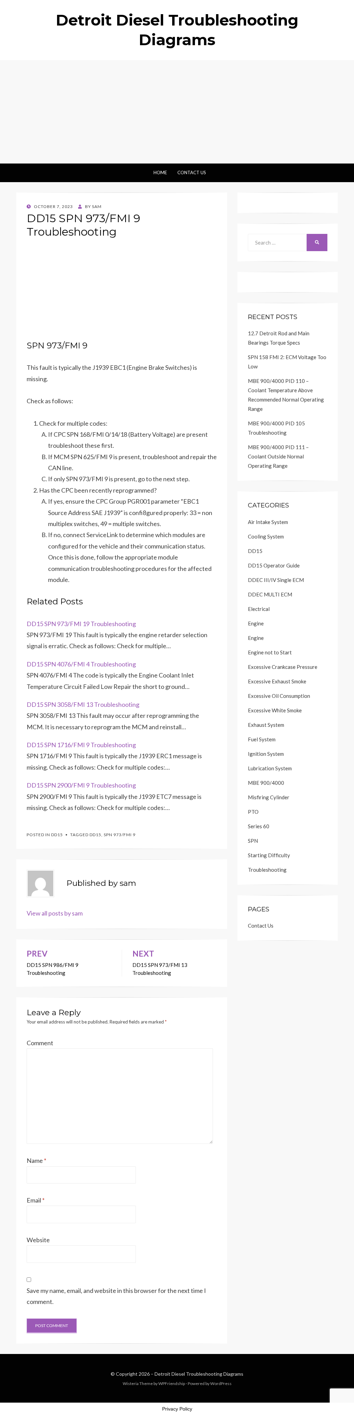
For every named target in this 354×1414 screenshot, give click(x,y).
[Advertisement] (177, 111)
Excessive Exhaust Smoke (277, 681)
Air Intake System (268, 522)
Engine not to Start (270, 652)
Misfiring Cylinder (268, 797)
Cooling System (266, 536)
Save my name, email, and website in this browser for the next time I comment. (116, 1296)
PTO (253, 812)
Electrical (259, 609)
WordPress (221, 1383)
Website (38, 1240)
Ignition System (266, 754)
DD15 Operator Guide (274, 565)
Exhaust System (266, 725)
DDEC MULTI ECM (270, 594)
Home (160, 172)
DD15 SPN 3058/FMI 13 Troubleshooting (83, 704)
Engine (256, 623)
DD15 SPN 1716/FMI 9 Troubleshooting (81, 745)
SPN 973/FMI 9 (120, 834)
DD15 (57, 834)
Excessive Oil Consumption (279, 696)
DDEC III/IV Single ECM (276, 580)
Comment (40, 1043)
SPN (253, 841)
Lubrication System (270, 768)
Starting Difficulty (269, 855)
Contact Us (191, 172)
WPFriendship (171, 1383)
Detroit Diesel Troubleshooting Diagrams (199, 1374)
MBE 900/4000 (266, 783)
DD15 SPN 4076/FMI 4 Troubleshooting (81, 664)
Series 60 (258, 826)
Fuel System (262, 739)
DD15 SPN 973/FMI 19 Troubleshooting (81, 623)
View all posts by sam (55, 913)
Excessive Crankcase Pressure (282, 667)
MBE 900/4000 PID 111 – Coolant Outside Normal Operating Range (278, 456)
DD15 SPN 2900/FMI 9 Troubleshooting (81, 785)
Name (36, 1160)
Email (36, 1200)
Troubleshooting (267, 870)
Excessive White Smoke (275, 710)
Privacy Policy (177, 1409)
